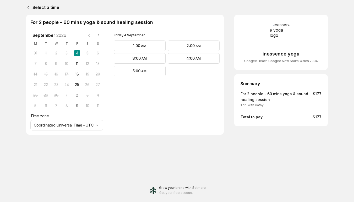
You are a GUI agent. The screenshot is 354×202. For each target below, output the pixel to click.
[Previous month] (89, 35)
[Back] (27, 7)
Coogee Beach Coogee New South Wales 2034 (281, 61)
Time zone (39, 116)
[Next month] (98, 35)
